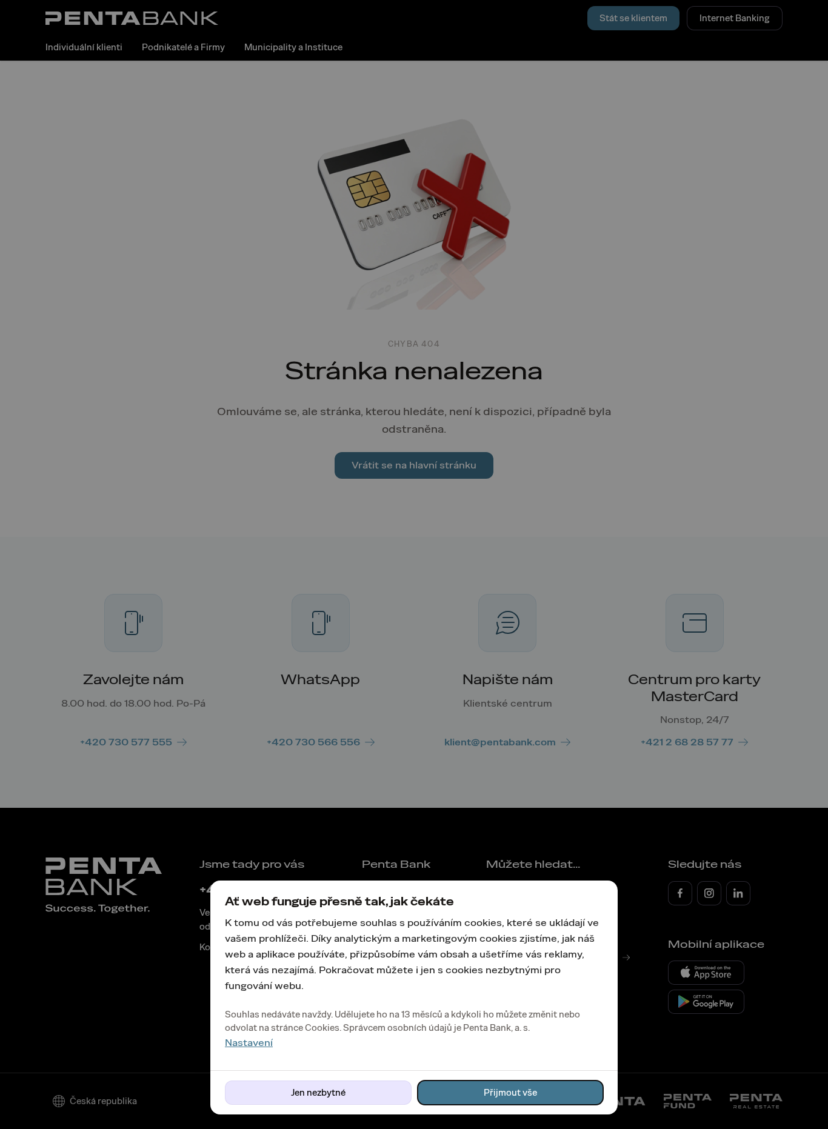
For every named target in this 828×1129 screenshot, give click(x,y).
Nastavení (249, 1042)
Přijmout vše (510, 1092)
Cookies (322, 1027)
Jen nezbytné (318, 1092)
